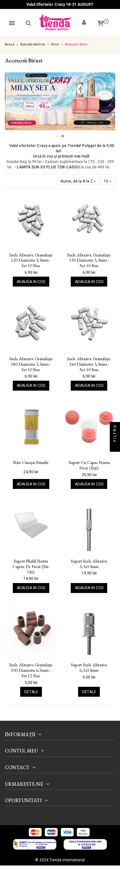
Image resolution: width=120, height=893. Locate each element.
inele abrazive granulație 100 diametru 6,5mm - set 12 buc (31, 670)
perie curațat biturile (31, 462)
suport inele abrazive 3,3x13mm (89, 563)
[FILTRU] (115, 447)
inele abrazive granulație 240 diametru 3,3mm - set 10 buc (89, 364)
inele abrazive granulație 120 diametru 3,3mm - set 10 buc (31, 260)
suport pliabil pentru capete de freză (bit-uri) (31, 566)
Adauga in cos (31, 282)
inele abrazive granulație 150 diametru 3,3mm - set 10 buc (89, 260)
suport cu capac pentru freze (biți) (89, 465)
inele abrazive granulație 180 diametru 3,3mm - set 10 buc (31, 364)
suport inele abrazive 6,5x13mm (89, 667)
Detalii (31, 692)
